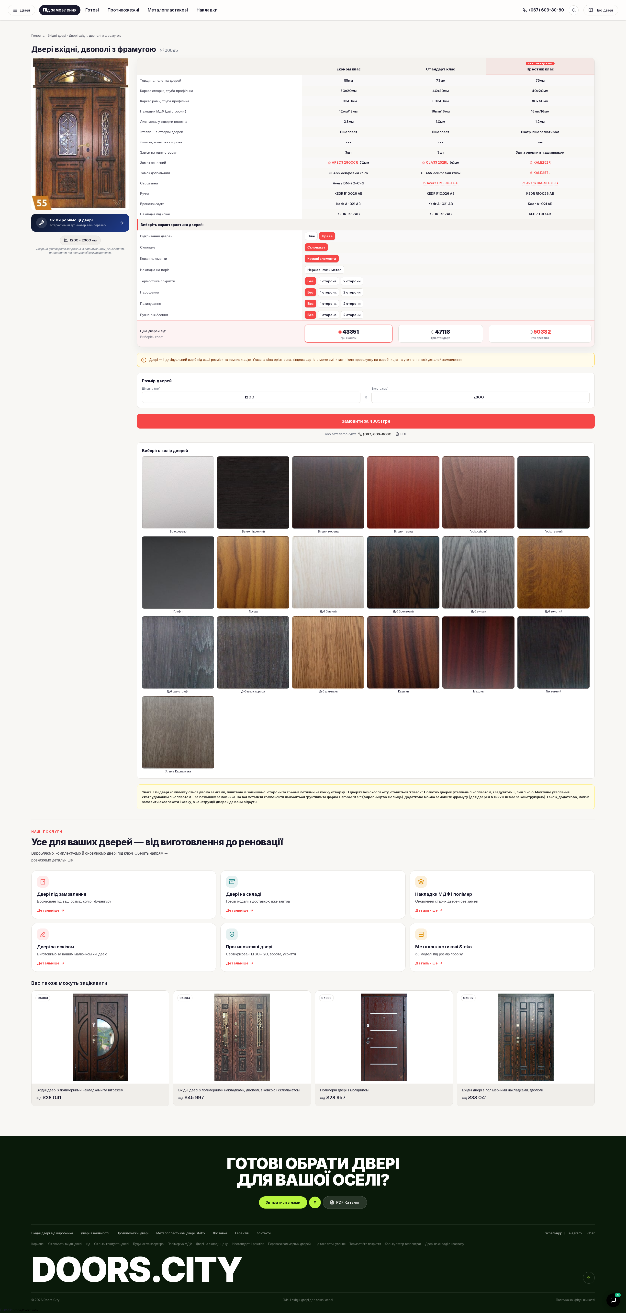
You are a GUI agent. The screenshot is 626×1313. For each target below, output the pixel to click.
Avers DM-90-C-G (442, 183)
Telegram (574, 1233)
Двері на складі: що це (212, 1244)
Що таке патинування (330, 1244)
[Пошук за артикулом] (574, 10)
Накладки (207, 10)
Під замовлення (60, 10)
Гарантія (242, 1233)
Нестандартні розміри (248, 1244)
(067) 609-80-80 (546, 10)
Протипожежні (123, 10)
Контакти (264, 1233)
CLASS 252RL (437, 162)
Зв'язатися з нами (283, 1202)
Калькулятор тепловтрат (403, 1244)
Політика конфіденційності (575, 1300)
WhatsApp (553, 1233)
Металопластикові (168, 10)
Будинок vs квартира (148, 1244)
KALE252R (542, 162)
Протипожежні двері (132, 1233)
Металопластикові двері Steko (180, 1233)
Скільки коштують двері (111, 1244)
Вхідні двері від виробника (52, 1233)
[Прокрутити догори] (589, 1278)
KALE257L (542, 173)
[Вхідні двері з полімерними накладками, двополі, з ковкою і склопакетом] (242, 1048)
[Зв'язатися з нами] (315, 1202)
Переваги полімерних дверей (289, 1244)
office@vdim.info (25, 1310)
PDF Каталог (348, 1202)
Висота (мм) (379, 389)
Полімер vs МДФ (180, 1244)
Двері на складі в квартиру (444, 1244)
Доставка (220, 1233)
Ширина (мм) (151, 389)
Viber (590, 1233)
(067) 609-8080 (377, 434)
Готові (92, 10)
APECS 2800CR (345, 162)
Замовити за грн (366, 421)
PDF (404, 434)
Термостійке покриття (365, 1244)
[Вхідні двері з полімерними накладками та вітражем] (100, 1048)
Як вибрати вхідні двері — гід (69, 1244)
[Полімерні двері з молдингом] (384, 1048)
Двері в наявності (95, 1233)
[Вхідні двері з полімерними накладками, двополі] (525, 1048)
